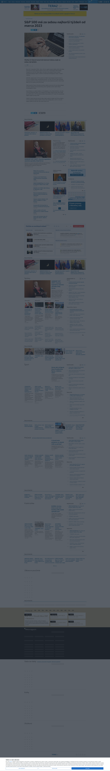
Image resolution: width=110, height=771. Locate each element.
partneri (10, 761)
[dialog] (55, 764)
